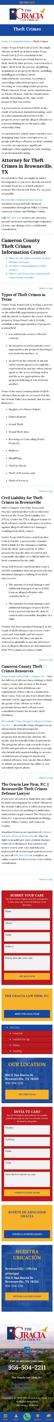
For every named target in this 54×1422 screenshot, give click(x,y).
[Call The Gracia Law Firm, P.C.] (27, 1416)
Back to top (45, 288)
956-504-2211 (27, 2)
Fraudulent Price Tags (21, 1039)
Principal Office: (21, 1383)
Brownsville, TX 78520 (25, 1391)
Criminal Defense (21, 41)
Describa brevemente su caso (21, 1174)
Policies (33, 1405)
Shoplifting (17, 1051)
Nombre (10, 1127)
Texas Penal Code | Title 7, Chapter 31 (23, 676)
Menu (5, 1419)
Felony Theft (17, 1033)
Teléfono (10, 1139)
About (16, 1419)
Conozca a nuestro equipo (27, 1234)
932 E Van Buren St (22, 1387)
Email (8, 934)
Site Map (21, 1405)
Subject (9, 946)
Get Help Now (27, 976)
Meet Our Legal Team (27, 1014)
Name (8, 911)
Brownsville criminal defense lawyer (22, 199)
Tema (8, 1162)
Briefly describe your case (19, 958)
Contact (49, 1419)
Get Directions (27, 1094)
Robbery (16, 1045)
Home (5, 41)
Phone (9, 923)
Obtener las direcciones (27, 1296)
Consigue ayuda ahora (27, 1192)
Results (38, 1419)
